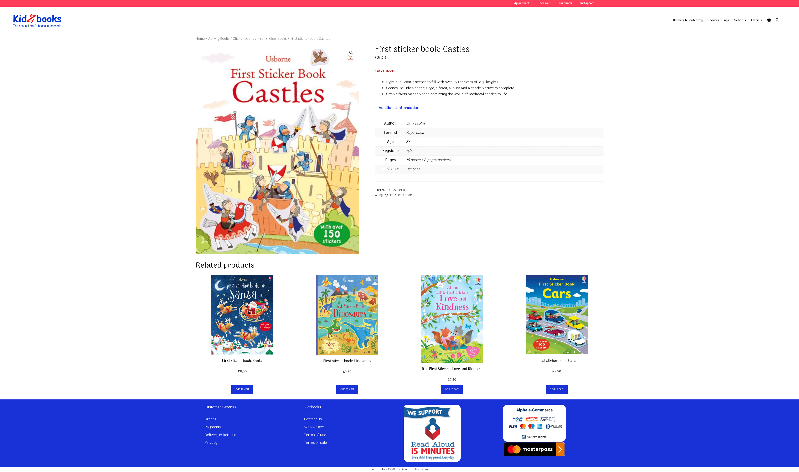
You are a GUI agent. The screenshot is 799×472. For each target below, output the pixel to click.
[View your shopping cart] (769, 20)
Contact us (313, 419)
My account (521, 3)
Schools (740, 20)
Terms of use (315, 435)
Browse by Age (718, 20)
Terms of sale (315, 443)
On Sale (756, 20)
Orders (210, 419)
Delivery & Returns (220, 435)
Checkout (544, 3)
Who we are (314, 427)
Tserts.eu (421, 469)
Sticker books (243, 39)
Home (200, 39)
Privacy (211, 443)
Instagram (587, 3)
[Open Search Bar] (777, 20)
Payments (213, 427)
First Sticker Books (272, 39)
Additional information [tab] (399, 108)
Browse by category (688, 20)
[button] (351, 52)
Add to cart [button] (242, 389)
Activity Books (219, 39)
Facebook (565, 3)
